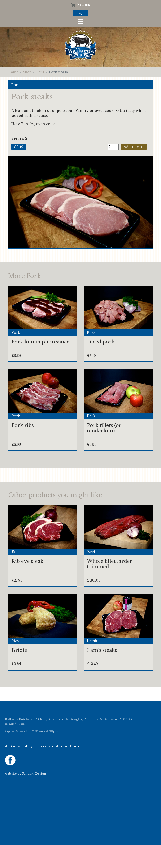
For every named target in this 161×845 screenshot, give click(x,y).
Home (13, 72)
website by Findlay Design (25, 773)
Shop (27, 72)
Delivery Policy (19, 746)
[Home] (80, 48)
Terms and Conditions (59, 746)
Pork (40, 72)
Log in (80, 13)
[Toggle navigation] (80, 21)
